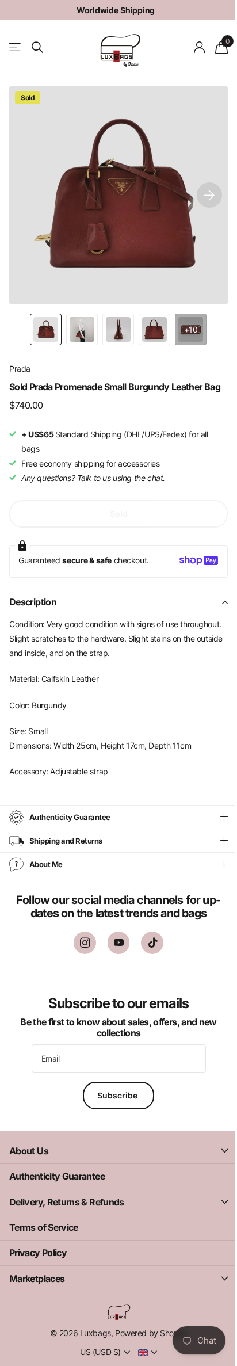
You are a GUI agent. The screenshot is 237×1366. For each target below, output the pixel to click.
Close (114, 1161)
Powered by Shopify (146, 1343)
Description (32, 602)
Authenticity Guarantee (57, 1187)
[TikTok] (148, 954)
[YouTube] (114, 954)
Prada (19, 368)
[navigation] (46, 329)
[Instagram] (80, 954)
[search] (37, 47)
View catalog (15, 47)
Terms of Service (43, 1237)
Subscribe (114, 1106)
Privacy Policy (38, 1263)
